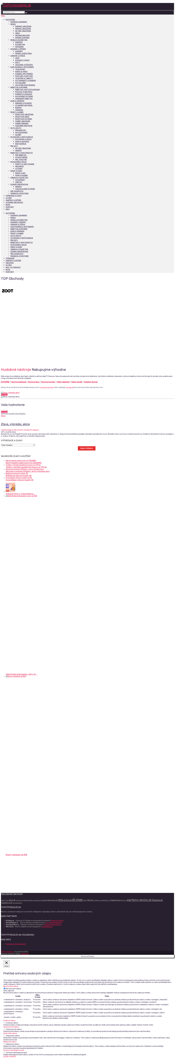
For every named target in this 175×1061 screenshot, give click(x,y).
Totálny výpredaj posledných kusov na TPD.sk (26, 467)
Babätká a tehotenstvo (21, 153)
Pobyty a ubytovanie (24, 164)
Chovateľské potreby (25, 189)
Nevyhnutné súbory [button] (10, 986)
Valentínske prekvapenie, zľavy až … (21, 674)
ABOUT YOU (4, 900)
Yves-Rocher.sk (17, 903)
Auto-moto (15, 128)
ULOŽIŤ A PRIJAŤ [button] (9, 1057)
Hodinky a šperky (18, 49)
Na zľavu (4, 395)
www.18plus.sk (47, 927)
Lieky (17, 58)
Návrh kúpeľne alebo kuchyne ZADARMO (24, 463)
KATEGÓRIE (5, 382)
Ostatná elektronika (25, 85)
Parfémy (19, 42)
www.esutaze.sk (57, 921)
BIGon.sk (31, 900)
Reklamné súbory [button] (10, 1042)
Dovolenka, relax (18, 162)
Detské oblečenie (23, 31)
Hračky (18, 150)
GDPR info (25, 954)
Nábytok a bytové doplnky (27, 89)
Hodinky (19, 51)
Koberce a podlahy (23, 94)
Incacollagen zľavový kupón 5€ (19, 480)
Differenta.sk (65, 900)
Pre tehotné (21, 159)
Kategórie (10, 19)
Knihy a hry (20, 173)
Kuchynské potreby (24, 96)
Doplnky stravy (22, 60)
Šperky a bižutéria (23, 53)
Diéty (17, 62)
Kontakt (10, 207)
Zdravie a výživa (17, 56)
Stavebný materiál (23, 105)
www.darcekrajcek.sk (54, 923)
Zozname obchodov (47, 387)
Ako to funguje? (13, 267)
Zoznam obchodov (14, 202)
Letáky (9, 198)
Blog (8, 205)
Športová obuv (22, 116)
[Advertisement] (87, 347)
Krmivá (18, 186)
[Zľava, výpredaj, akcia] (87, 393)
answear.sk (19, 900)
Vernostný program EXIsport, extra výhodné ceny (28, 471)
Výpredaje (10, 258)
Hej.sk (90, 900)
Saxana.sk (157, 900)
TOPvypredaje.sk (7, 952)
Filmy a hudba (21, 175)
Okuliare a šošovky (24, 65)
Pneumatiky (20, 130)
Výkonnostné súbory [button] (11, 1027)
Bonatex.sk (38, 900)
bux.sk (44, 900)
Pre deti (14, 146)
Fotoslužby (20, 83)
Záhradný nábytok (24, 98)
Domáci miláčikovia (19, 184)
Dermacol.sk (52, 900)
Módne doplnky (22, 37)
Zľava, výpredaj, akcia (15, 424)
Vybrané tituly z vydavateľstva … (20, 494)
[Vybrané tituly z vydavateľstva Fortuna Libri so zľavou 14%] (10, 492)
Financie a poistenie (19, 193)
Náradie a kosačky (23, 103)
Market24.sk (116, 900)
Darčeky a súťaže (13, 200)
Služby (18, 135)
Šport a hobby (17, 112)
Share (3, 416)
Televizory (20, 69)
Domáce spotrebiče (24, 74)
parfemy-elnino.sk (139, 900)
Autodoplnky (21, 132)
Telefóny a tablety (24, 78)
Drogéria (19, 47)
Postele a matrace (23, 92)
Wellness (19, 166)
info (8, 209)
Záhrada (19, 110)
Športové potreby (23, 119)
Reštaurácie (20, 144)
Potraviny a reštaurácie (21, 137)
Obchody (10, 263)
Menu (3, 16)
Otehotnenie (21, 157)
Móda (13, 24)
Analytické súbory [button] (10, 1033)
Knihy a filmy (16, 171)
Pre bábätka (20, 155)
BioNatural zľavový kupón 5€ (19, 475)
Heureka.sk (69, 387)
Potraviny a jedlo (23, 139)
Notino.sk (124, 900)
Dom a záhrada (17, 101)
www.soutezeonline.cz (52, 925)
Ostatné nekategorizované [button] (13, 1050)
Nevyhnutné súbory (13, 989)
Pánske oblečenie (23, 28)
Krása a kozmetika (19, 40)
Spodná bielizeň (22, 35)
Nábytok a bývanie (18, 87)
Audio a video (21, 71)
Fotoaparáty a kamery (25, 80)
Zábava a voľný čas (19, 177)
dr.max (77, 900)
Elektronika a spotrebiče (22, 67)
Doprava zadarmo (18, 22)
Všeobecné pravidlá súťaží (16, 944)
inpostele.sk (97, 900)
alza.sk (12, 900)
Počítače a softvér (24, 76)
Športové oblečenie (24, 114)
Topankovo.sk (6, 903)
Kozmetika (20, 44)
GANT (85, 900)
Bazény (18, 107)
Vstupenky (20, 180)
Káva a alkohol (22, 141)
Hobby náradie (21, 123)
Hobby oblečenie (22, 121)
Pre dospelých (16, 191)
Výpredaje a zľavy (14, 195)
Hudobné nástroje (23, 126)
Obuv (17, 33)
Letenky (18, 168)
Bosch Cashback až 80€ (16, 855)
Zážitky (18, 182)
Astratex (25, 900)
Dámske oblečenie (23, 26)
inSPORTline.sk (105, 900)
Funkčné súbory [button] (9, 1021)
